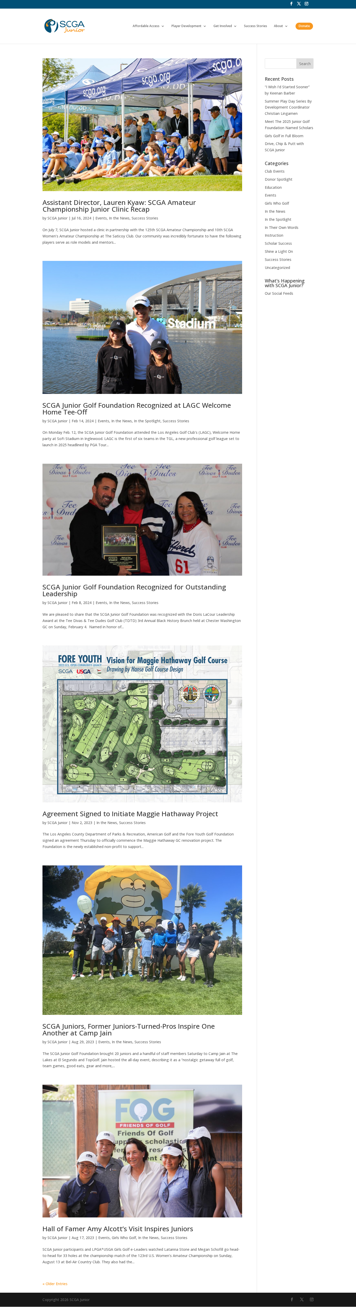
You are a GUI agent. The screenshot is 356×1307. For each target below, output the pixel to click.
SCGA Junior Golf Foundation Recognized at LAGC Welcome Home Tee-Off (136, 408)
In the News (119, 218)
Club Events (275, 171)
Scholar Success (278, 243)
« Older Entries (54, 1283)
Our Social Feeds (279, 293)
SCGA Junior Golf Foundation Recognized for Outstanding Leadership (134, 590)
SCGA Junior (57, 218)
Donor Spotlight (278, 179)
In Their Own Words (281, 227)
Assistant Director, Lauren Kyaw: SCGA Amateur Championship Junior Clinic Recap (119, 206)
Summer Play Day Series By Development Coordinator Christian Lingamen (288, 107)
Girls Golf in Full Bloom (284, 135)
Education (273, 187)
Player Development (186, 26)
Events (101, 218)
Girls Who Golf (124, 1237)
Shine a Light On (279, 251)
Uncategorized (277, 267)
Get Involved (222, 26)
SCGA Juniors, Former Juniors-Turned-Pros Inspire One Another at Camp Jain (128, 1029)
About (278, 26)
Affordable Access (146, 26)
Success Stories (255, 26)
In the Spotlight (147, 420)
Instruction (274, 235)
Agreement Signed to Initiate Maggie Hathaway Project (130, 813)
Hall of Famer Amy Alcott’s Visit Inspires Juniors (117, 1228)
